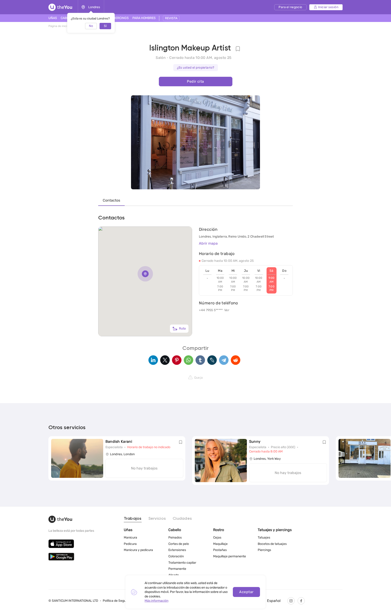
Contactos (111, 200)
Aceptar (246, 592)
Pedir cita (195, 81)
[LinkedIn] (153, 360)
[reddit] (235, 360)
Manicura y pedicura (138, 550)
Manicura (130, 537)
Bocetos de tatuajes (272, 544)
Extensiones (177, 550)
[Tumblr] (200, 360)
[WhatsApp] (188, 360)
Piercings (264, 550)
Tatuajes (264, 537)
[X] (165, 360)
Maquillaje (220, 544)
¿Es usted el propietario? (195, 68)
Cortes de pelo (178, 544)
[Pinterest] (176, 360)
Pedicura (130, 544)
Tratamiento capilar (182, 563)
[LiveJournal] (212, 360)
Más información (156, 601)
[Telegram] (224, 360)
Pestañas (220, 550)
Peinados (175, 537)
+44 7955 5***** (211, 310)
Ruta (182, 328)
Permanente (177, 569)
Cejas (217, 537)
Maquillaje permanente (229, 556)
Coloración (176, 556)
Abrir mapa (208, 243)
